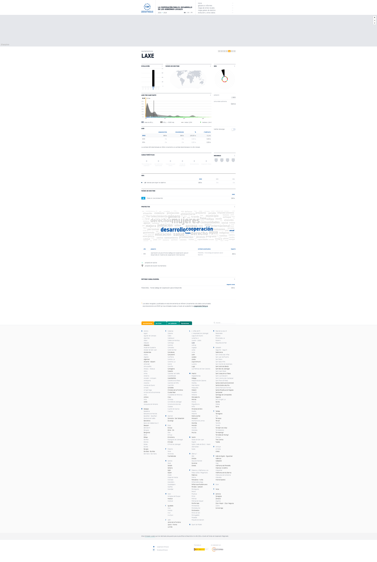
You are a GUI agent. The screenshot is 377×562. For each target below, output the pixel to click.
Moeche (194, 414)
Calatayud (171, 338)
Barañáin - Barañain (150, 416)
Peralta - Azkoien (197, 487)
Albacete (146, 345)
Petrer (194, 491)
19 (221, 51)
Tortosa (218, 437)
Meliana (194, 395)
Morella (194, 428)
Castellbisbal (172, 376)
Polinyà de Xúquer (197, 501)
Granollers (171, 482)
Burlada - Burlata (149, 451)
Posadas (194, 517)
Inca (169, 508)
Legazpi (194, 347)
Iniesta (170, 510)
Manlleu (194, 383)
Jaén (169, 520)
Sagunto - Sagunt (221, 350)
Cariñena (171, 357)
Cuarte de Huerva (173, 409)
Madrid (194, 373)
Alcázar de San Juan (150, 350)
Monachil (195, 418)
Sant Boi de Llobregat (223, 369)
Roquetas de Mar (221, 343)
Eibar (169, 425)
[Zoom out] (374, 20)
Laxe (193, 343)
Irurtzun (170, 515)
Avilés (145, 402)
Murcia (194, 432)
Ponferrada (195, 503)
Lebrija (194, 345)
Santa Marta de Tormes (223, 388)
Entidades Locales (150, 536)
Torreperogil (219, 432)
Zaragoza (219, 496)
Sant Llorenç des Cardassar (224, 378)
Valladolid (219, 461)
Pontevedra (195, 510)
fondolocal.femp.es (162, 550)
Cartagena (171, 369)
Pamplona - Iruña (197, 480)
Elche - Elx (171, 430)
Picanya (194, 494)
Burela (146, 447)
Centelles (171, 388)
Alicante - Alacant (149, 362)
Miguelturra (195, 404)
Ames (145, 373)
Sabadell (218, 347)
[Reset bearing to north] (374, 23)
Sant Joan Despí (221, 371)
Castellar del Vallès (174, 373)
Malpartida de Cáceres (199, 381)
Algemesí (147, 359)
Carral (170, 364)
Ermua (170, 435)
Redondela (219, 333)
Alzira (145, 371)
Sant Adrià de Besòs (222, 366)
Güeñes (170, 487)
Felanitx (170, 449)
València (218, 458)
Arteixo (146, 397)
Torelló (218, 425)
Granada (170, 480)
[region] (188, 30)
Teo (217, 416)
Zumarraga (219, 508)
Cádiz (169, 336)
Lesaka (194, 357)
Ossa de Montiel (197, 461)
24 (234, 51)
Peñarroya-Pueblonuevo (199, 484)
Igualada (170, 506)
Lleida (193, 359)
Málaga (194, 378)
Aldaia (146, 355)
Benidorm (147, 428)
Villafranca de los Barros (223, 473)
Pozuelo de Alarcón (198, 520)
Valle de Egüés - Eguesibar (224, 456)
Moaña (194, 411)
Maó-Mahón (195, 385)
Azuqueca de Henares (151, 404)
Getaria (170, 468)
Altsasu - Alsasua (149, 369)
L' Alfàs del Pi (196, 331)
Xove (217, 484)
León (193, 355)
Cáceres (170, 333)
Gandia (170, 461)
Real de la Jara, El (221, 331)
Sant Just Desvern (222, 376)
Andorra (146, 376)
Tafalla (218, 411)
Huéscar (170, 501)
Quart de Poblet (197, 525)
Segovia (218, 397)
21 (226, 51)
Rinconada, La (220, 338)
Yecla (217, 489)
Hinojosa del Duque (174, 496)
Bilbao (146, 437)
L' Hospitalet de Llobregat (200, 333)
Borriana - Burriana (150, 454)
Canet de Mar (172, 350)
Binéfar (146, 440)
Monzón (194, 425)
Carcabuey (171, 352)
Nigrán (194, 442)
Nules (193, 449)
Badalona (147, 411)
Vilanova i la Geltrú (222, 468)
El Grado (170, 442)
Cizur (169, 397)
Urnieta (218, 449)
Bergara (146, 430)
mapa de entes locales (215, 8)
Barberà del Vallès (149, 418)
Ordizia (194, 458)
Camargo (171, 343)
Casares (170, 371)
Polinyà (194, 499)
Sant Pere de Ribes (222, 381)
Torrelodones (220, 430)
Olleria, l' (194, 454)
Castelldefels (172, 378)
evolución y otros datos (215, 12)
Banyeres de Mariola (150, 414)
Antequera (147, 381)
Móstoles (194, 430)
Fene (169, 451)
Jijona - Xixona (172, 525)
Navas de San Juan (198, 440)
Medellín (194, 392)
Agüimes (147, 338)
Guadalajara (171, 484)
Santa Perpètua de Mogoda (224, 390)
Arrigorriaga (148, 390)
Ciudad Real (171, 392)
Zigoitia (218, 501)
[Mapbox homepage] (5, 44)
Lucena (194, 364)
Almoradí (147, 364)
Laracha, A (195, 338)
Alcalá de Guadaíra (150, 347)
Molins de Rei (196, 416)
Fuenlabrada (172, 456)
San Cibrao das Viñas (222, 355)
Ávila (145, 399)
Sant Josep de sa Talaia (223, 373)
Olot (193, 456)
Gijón (169, 470)
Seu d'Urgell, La (221, 399)
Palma (194, 477)
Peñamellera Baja (197, 482)
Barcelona (147, 421)
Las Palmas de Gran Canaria (201, 369)
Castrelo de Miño (173, 383)
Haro (169, 494)
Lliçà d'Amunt (196, 362)
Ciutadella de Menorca (175, 395)
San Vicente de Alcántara (224, 364)
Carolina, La (171, 362)
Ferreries (171, 454)
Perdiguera (195, 489)
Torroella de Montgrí (222, 435)
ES (185, 13)
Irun (169, 513)
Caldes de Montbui (174, 340)
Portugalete (195, 515)
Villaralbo (218, 477)
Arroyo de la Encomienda (152, 392)
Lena (193, 352)
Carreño (170, 366)
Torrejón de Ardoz (221, 428)
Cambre (170, 345)
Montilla (194, 423)
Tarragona (219, 414)
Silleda (218, 404)
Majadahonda (196, 376)
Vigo (217, 463)
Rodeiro (218, 340)
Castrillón (171, 385)
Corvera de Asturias (174, 404)
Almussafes (147, 366)
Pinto (193, 496)
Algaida (146, 357)
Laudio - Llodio (196, 340)
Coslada (170, 406)
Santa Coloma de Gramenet (225, 383)
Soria (217, 406)
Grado (170, 475)
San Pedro (219, 359)
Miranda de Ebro (197, 409)
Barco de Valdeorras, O (151, 423)
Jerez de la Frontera (174, 522)
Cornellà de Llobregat (175, 402)
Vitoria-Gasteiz (220, 480)
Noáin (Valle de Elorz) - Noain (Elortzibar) (201, 445)
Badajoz (146, 409)
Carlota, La (171, 359)
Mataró (194, 390)
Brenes (146, 442)
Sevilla (218, 402)
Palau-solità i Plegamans (200, 473)
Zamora (218, 494)
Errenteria (171, 437)
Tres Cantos (219, 440)
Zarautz (218, 499)
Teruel (218, 421)
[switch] (233, 129)
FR (191, 12)
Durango (170, 421)
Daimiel (170, 416)
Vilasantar (219, 470)
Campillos (171, 347)
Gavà (169, 463)
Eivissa (170, 428)
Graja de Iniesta (173, 477)
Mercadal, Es (196, 397)
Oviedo (194, 465)
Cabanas (170, 331)
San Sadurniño (220, 362)
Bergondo (147, 432)
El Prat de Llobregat (174, 444)
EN (188, 12)
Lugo (193, 366)
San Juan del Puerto (222, 357)
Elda (169, 432)
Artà (145, 395)
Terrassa (218, 418)
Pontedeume (196, 508)
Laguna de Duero (197, 336)
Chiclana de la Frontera (175, 390)
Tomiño (218, 423)
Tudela (218, 442)
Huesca (170, 499)
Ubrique (218, 447)
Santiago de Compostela (224, 395)
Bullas (146, 444)
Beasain (146, 425)
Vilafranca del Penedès (223, 465)
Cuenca (170, 411)
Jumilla (170, 527)
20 (224, 51)
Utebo (218, 451)
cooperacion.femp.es (163, 547)
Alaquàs (146, 343)
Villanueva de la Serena (223, 475)
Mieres (194, 402)
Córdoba (170, 399)
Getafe (170, 465)
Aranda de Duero (149, 385)
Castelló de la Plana (174, 381)
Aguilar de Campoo (150, 336)
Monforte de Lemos (198, 421)
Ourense (194, 463)
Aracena (146, 383)
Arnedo (146, 388)
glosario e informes (215, 5)
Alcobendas (147, 352)
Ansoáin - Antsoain (150, 378)
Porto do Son (196, 513)
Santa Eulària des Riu (223, 385)
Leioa (193, 350)
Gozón (170, 473)
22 (229, 51)
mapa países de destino (215, 10)
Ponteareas (195, 506)
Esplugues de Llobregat (175, 440)
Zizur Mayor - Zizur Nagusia (225, 503)
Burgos (146, 449)
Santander (219, 392)
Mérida (194, 399)
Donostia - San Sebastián (176, 418)
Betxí (145, 435)
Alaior (145, 340)
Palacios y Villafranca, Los (200, 470)
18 (219, 51)
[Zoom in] (374, 17)
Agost (145, 333)
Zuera (217, 506)
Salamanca (219, 352)
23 (231, 51)
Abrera (146, 331)
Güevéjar (170, 489)
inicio (215, 3)
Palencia (194, 475)
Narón (194, 437)
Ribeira (218, 336)
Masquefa (195, 388)
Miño (193, 406)
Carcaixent (171, 355)
